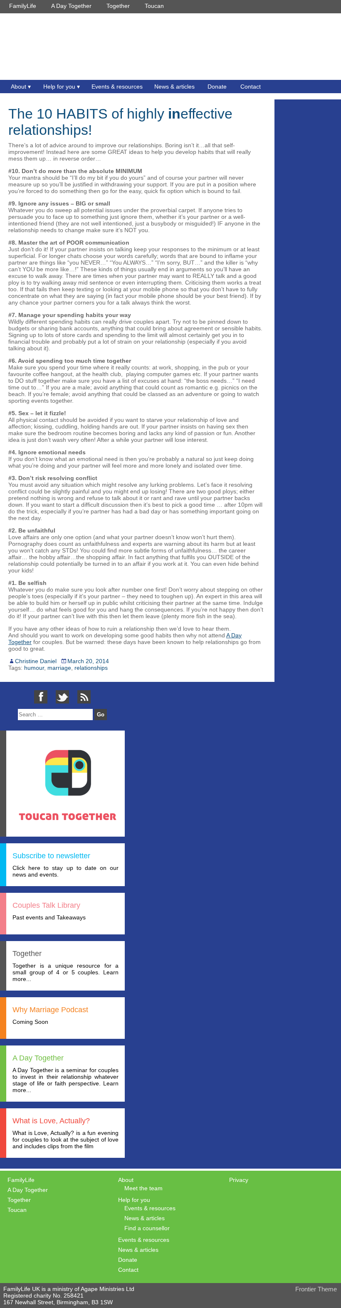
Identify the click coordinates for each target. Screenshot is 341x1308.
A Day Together (71, 5)
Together (118, 5)
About (18, 86)
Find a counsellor (147, 1228)
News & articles (174, 86)
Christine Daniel (36, 661)
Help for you (59, 86)
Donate (217, 86)
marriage (59, 667)
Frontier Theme (316, 1289)
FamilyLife (22, 5)
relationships (91, 667)
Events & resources (117, 86)
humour (34, 667)
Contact (250, 86)
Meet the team (143, 1188)
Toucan (154, 5)
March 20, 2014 (88, 661)
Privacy (238, 1180)
